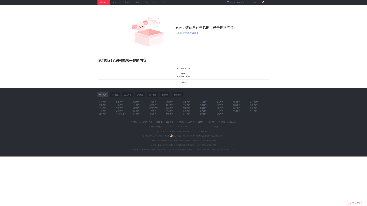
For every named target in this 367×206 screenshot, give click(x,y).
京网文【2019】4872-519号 (196, 140)
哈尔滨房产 (254, 102)
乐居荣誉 (169, 122)
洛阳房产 (203, 114)
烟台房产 (102, 114)
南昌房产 (169, 108)
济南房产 (236, 105)
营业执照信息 (211, 140)
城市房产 (102, 95)
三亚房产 (119, 108)
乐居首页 (104, 2)
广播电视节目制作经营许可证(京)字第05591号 (167, 140)
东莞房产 (152, 111)
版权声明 (211, 122)
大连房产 (219, 108)
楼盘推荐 (165, 95)
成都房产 (169, 102)
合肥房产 (219, 105)
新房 (127, 2)
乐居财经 (116, 2)
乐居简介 (134, 122)
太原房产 (119, 111)
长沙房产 (186, 114)
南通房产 (203, 108)
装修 (146, 2)
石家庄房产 (153, 108)
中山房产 (102, 111)
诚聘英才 (201, 122)
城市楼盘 (115, 95)
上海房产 (152, 102)
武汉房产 (203, 105)
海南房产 (186, 102)
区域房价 (127, 95)
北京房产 (102, 102)
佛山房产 (136, 111)
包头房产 (219, 111)
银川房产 (136, 114)
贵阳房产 (253, 108)
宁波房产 (102, 108)
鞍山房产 (253, 105)
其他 (216, 127)
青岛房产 (136, 102)
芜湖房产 (236, 111)
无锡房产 (169, 111)
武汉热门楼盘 (189, 33)
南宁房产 (236, 108)
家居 (155, 2)
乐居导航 (222, 122)
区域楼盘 (140, 95)
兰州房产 (253, 111)
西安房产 (186, 108)
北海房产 (152, 114)
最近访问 (356, 203)
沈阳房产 (136, 108)
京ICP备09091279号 (150, 136)
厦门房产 (203, 111)
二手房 (137, 2)
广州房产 (186, 105)
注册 (254, 2)
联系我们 (180, 122)
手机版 (232, 3)
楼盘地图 (232, 122)
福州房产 (169, 105)
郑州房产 (136, 105)
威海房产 (219, 114)
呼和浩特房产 (121, 114)
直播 (163, 2)
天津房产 (102, 105)
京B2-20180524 (164, 136)
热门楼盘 (152, 95)
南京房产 (219, 102)
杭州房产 (203, 102)
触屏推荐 (177, 95)
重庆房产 (152, 105)
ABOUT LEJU (146, 122)
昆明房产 (169, 114)
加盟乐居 (190, 122)
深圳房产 (236, 102)
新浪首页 (159, 122)
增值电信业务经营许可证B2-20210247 (210, 136)
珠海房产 (186, 111)
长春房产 (119, 105)
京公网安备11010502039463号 (184, 136)
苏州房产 (119, 102)
